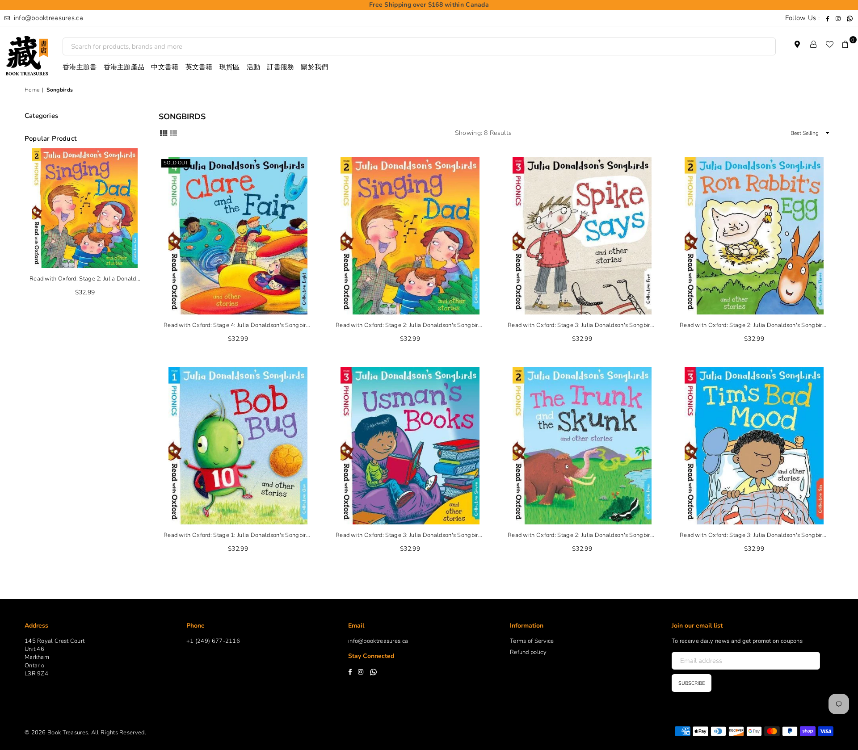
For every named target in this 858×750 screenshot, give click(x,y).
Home (32, 89)
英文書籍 (199, 67)
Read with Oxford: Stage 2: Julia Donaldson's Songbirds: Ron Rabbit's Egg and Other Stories (754, 325)
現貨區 (229, 67)
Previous (27, 227)
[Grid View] (163, 132)
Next (143, 227)
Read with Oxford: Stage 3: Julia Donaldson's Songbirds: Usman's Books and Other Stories (410, 535)
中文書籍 (164, 67)
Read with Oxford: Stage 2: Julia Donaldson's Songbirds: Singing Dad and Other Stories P (410, 325)
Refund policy (528, 652)
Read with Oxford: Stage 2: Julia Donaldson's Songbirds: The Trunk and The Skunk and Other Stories (582, 535)
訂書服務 (280, 67)
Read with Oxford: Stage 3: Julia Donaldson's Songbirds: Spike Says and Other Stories (582, 325)
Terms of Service (532, 641)
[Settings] (813, 44)
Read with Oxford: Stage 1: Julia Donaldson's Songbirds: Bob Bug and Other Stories (238, 535)
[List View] (173, 132)
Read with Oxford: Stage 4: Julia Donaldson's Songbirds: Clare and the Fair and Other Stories (238, 325)
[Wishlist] (829, 44)
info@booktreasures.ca (47, 17)
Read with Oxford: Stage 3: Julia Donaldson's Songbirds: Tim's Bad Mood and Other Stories (754, 535)
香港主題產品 (124, 67)
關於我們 (314, 67)
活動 (254, 67)
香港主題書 (80, 67)
